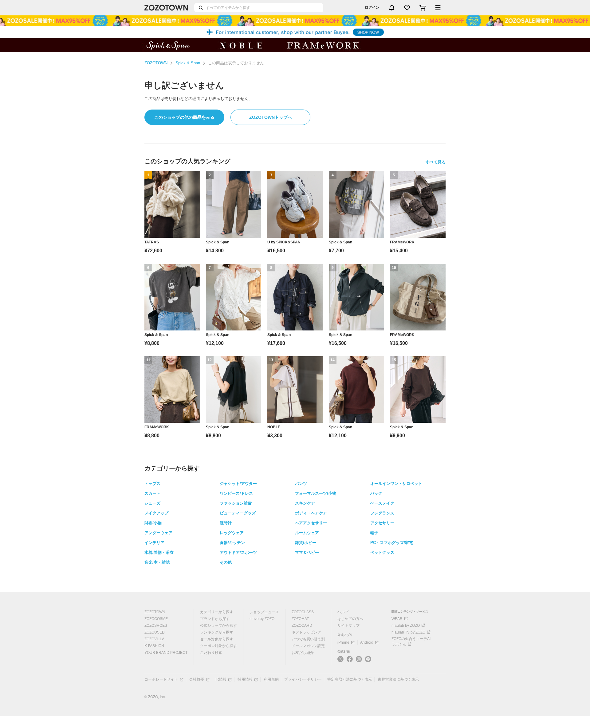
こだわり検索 (211, 652)
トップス (152, 483)
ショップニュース (264, 612)
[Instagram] (359, 661)
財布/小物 (153, 523)
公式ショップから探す (218, 625)
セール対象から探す (216, 639)
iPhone (343, 642)
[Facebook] (350, 661)
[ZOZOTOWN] (166, 7)
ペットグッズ (382, 552)
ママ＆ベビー (307, 552)
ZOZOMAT (300, 619)
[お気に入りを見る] (407, 7)
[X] (340, 661)
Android (366, 642)
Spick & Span (187, 63)
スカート (152, 493)
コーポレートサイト (161, 679)
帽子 (374, 532)
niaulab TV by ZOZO (408, 632)
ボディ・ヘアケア (311, 513)
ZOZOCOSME (156, 619)
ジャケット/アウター (238, 483)
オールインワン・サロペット (396, 483)
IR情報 (221, 679)
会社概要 (196, 679)
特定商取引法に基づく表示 (349, 679)
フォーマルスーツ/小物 (315, 493)
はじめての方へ (350, 619)
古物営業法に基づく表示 (398, 679)
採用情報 (245, 679)
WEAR (397, 619)
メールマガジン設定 (308, 646)
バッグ (376, 493)
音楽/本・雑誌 (157, 562)
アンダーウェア (158, 532)
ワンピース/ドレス (236, 493)
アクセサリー (382, 523)
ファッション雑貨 (236, 503)
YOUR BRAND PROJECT (165, 652)
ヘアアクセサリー (311, 523)
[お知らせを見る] (391, 7)
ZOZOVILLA (154, 639)
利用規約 (271, 679)
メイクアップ (156, 513)
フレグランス (382, 513)
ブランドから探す (215, 619)
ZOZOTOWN (155, 63)
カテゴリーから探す (216, 612)
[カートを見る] (422, 7)
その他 (226, 562)
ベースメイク (382, 503)
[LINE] (368, 659)
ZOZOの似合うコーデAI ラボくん (411, 641)
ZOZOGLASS (303, 612)
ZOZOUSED (154, 632)
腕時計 (226, 523)
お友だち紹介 (303, 652)
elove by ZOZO (262, 619)
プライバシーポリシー (303, 679)
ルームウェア (307, 532)
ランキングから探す (216, 632)
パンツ (301, 483)
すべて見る (436, 162)
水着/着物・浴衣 (159, 552)
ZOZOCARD (302, 625)
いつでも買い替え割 (308, 639)
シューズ (152, 503)
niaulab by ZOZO (405, 625)
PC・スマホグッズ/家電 (391, 542)
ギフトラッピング (306, 632)
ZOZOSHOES (155, 625)
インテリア (154, 542)
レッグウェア (232, 532)
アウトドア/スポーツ (238, 552)
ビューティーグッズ (238, 513)
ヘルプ (342, 612)
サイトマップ (348, 625)
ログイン (372, 7)
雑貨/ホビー (305, 542)
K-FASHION (154, 646)
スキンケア (305, 503)
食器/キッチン (232, 542)
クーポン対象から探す (218, 646)
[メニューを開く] (438, 7)
